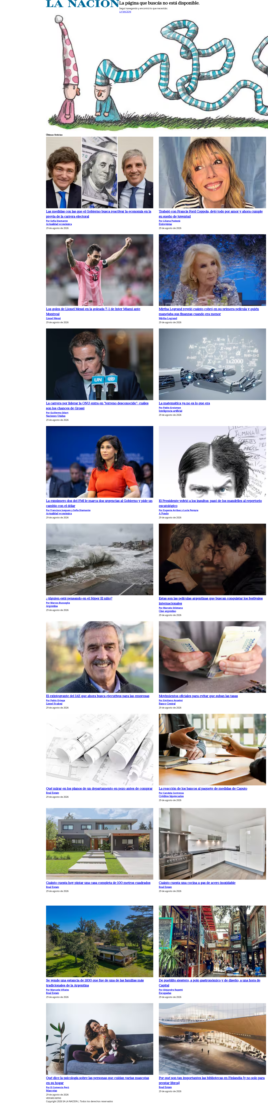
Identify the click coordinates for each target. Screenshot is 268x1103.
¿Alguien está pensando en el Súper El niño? (79, 598)
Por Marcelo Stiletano (171, 607)
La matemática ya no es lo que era (184, 403)
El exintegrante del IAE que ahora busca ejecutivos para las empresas (97, 696)
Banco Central (167, 704)
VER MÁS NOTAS (53, 1098)
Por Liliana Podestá (169, 220)
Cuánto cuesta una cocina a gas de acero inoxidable (197, 883)
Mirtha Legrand (168, 318)
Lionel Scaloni (54, 704)
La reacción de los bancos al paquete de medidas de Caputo (203, 788)
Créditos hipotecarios (171, 796)
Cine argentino (167, 611)
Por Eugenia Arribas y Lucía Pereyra (178, 510)
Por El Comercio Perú (57, 1087)
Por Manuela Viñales (57, 989)
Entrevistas (165, 224)
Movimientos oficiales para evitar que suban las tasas (198, 696)
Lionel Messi (53, 318)
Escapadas (165, 993)
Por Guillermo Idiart (57, 412)
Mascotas (51, 1091)
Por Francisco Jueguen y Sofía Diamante (68, 510)
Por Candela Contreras (171, 792)
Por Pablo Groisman (170, 407)
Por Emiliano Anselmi (171, 700)
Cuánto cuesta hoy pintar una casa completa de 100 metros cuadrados (98, 883)
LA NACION (125, 11)
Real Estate (52, 793)
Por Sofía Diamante (57, 220)
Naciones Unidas (55, 416)
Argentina (52, 606)
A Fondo (164, 513)
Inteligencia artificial (170, 411)
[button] (99, 173)
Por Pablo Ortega (55, 700)
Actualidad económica (59, 224)
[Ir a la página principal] (82, 6)
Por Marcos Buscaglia (58, 602)
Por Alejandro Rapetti (171, 989)
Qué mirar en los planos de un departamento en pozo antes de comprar (99, 788)
